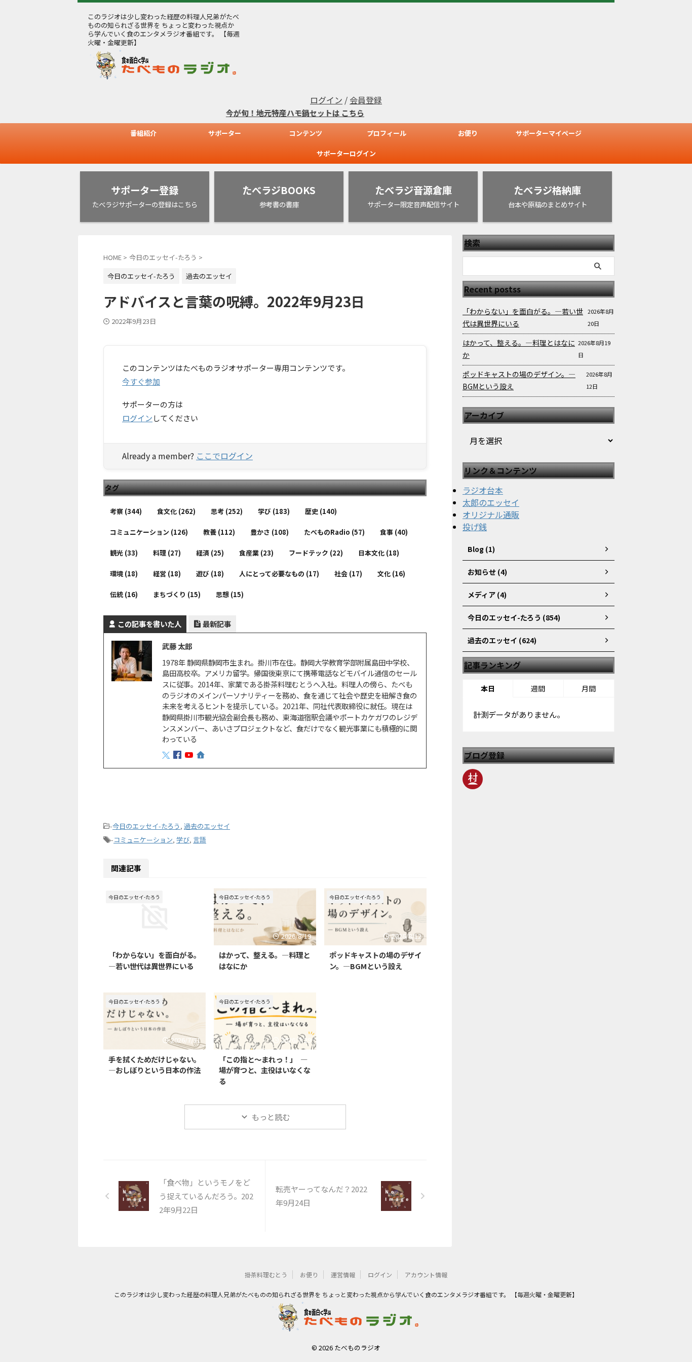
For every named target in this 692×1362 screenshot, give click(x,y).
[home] (202, 755)
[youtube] (190, 755)
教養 (219, 532)
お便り (468, 133)
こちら (334, 112)
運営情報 (343, 1274)
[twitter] (167, 755)
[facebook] (178, 755)
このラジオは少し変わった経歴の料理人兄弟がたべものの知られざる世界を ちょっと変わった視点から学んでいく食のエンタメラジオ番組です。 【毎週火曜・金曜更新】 (346, 1294)
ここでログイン (224, 456)
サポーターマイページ (549, 133)
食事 (394, 532)
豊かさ (269, 532)
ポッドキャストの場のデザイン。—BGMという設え (375, 960)
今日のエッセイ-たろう (146, 826)
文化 (391, 573)
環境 (124, 573)
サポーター (224, 133)
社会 (348, 573)
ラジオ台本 (483, 490)
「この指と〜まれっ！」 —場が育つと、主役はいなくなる (265, 1070)
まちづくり (177, 594)
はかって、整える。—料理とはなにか (519, 349)
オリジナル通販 (491, 514)
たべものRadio (334, 532)
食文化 (176, 511)
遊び (210, 573)
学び (274, 511)
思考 (227, 511)
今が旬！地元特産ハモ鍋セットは (265, 112)
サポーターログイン (346, 153)
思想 (230, 594)
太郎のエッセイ (491, 502)
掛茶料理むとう (266, 1274)
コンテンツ (305, 133)
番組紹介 (143, 133)
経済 (210, 553)
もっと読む (271, 1117)
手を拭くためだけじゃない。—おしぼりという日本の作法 (154, 1065)
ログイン (326, 100)
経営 (167, 573)
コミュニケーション (149, 532)
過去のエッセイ (207, 826)
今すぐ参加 (141, 381)
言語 (199, 839)
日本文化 (378, 553)
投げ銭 (475, 527)
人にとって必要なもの (279, 573)
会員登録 (366, 100)
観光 (124, 553)
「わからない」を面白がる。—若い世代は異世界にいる (154, 960)
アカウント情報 (426, 1274)
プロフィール (386, 133)
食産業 (256, 553)
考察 (126, 511)
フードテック (316, 553)
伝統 (124, 594)
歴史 (321, 511)
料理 (167, 553)
